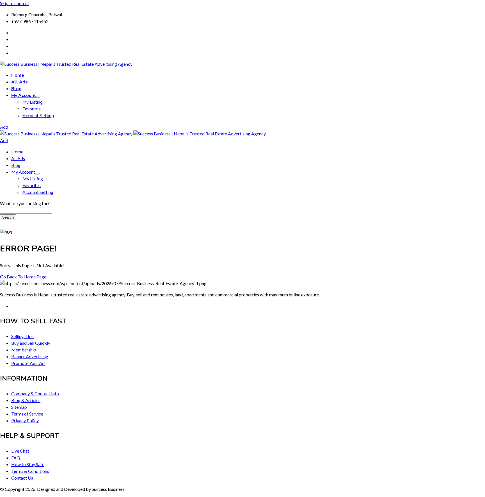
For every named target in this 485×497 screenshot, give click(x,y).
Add (4, 127)
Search (8, 217)
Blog (16, 89)
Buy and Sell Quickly (30, 343)
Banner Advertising (29, 356)
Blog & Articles (25, 400)
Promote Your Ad (28, 363)
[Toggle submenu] (38, 97)
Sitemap (19, 407)
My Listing (32, 102)
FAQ (15, 457)
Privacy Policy (25, 420)
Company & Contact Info (35, 393)
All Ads (19, 82)
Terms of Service (27, 413)
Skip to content (14, 3)
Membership (23, 349)
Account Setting (38, 116)
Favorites (31, 109)
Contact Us (22, 477)
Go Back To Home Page (23, 276)
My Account (23, 95)
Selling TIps (22, 336)
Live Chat (20, 450)
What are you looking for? (25, 203)
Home (17, 75)
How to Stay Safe (27, 464)
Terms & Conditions (30, 471)
